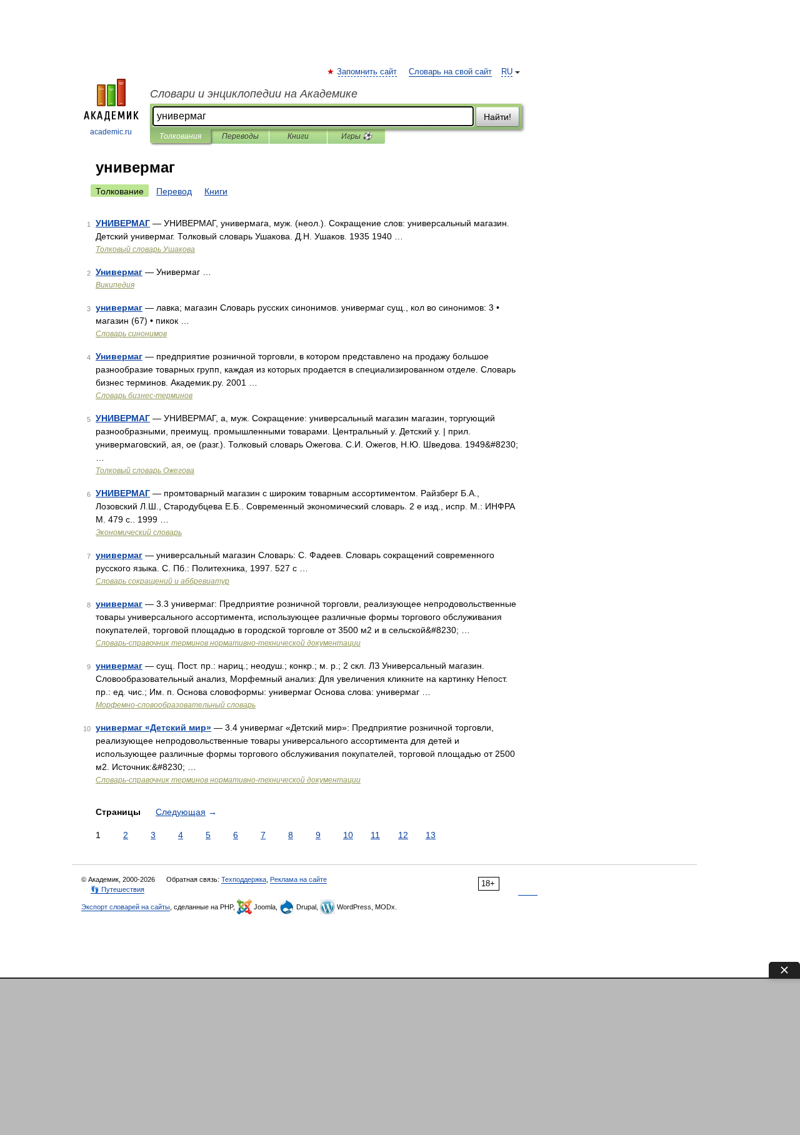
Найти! (497, 117)
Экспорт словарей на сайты (125, 907)
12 (403, 835)
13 (431, 835)
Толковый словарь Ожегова (145, 470)
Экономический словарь (139, 532)
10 (348, 835)
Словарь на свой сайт (450, 72)
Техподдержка (243, 879)
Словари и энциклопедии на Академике (254, 94)
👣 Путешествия (117, 889)
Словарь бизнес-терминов (144, 395)
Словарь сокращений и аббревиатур (162, 581)
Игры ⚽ (356, 136)
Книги (298, 136)
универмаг (119, 307)
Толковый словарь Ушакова (145, 249)
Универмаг (119, 272)
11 (375, 835)
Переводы (240, 136)
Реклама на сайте (298, 879)
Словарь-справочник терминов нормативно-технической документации (228, 643)
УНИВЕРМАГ (123, 223)
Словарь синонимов (131, 333)
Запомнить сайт (367, 72)
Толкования (180, 136)
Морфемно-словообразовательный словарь (176, 705)
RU (506, 72)
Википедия (115, 285)
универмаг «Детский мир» (153, 727)
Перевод (174, 191)
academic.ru (111, 132)
